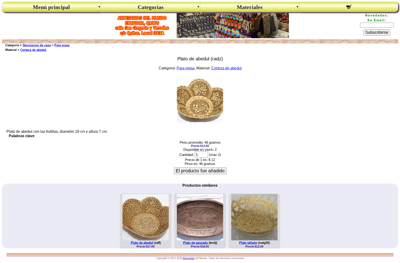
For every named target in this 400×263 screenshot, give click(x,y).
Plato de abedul (142, 242)
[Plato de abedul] (200, 121)
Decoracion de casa (37, 45)
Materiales (249, 7)
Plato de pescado (195, 242)
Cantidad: (186, 155)
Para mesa (61, 45)
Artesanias (189, 258)
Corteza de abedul (33, 50)
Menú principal (51, 7)
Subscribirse (376, 32)
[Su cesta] (349, 7)
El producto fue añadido (200, 170)
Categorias (150, 7)
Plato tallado (248, 242)
